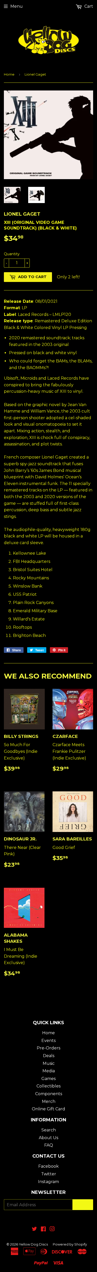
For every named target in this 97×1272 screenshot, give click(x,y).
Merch (48, 1101)
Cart (88, 6)
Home (9, 74)
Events (48, 1040)
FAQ (48, 1145)
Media (48, 1070)
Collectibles (48, 1086)
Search (48, 1130)
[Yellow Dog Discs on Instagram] (52, 1229)
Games (48, 1078)
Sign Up (83, 1205)
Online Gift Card (48, 1108)
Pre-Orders (48, 1048)
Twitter (48, 1174)
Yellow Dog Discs (33, 1244)
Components (48, 1093)
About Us (48, 1137)
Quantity (12, 254)
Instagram (48, 1181)
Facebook (48, 1166)
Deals (48, 1055)
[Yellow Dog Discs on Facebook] (43, 1229)
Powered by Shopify (70, 1244)
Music (49, 1063)
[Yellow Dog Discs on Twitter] (34, 1229)
